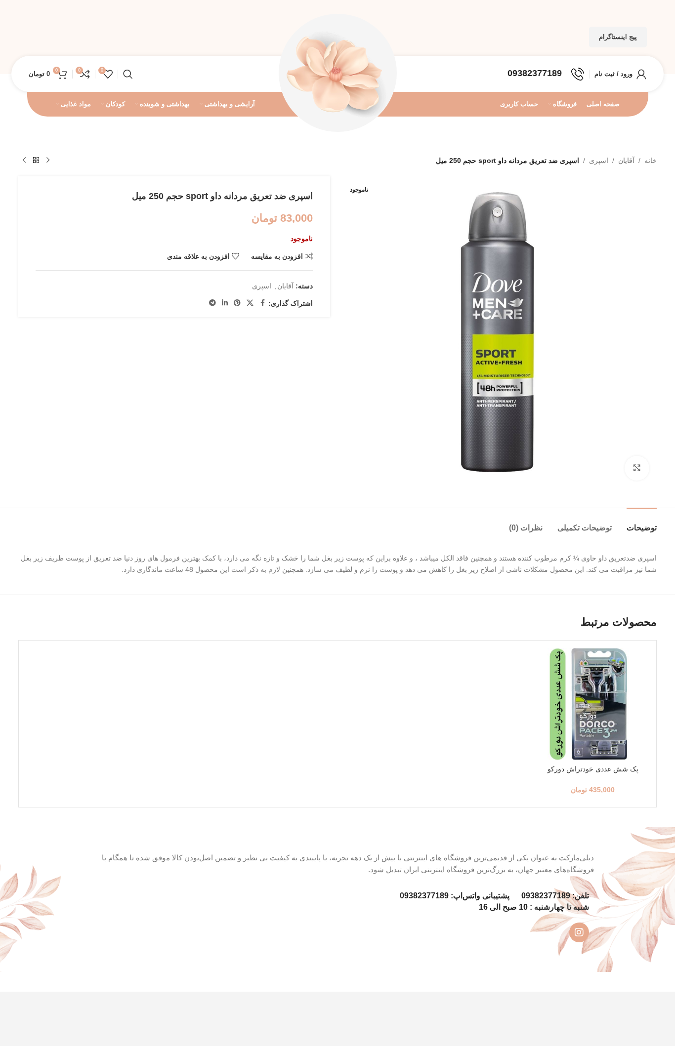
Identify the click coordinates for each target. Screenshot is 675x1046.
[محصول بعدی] (24, 160)
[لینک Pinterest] (237, 303)
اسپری (598, 160)
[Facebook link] (262, 303)
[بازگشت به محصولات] (36, 160)
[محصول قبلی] (48, 160)
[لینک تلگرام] (212, 303)
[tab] (642, 523)
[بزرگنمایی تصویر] (637, 468)
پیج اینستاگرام (618, 36)
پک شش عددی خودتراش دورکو (593, 769)
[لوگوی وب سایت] (337, 73)
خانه (650, 160)
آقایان (626, 160)
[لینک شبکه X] (250, 303)
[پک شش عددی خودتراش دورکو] (593, 704)
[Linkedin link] (225, 303)
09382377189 (545, 895)
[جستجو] (128, 74)
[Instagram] (579, 932)
